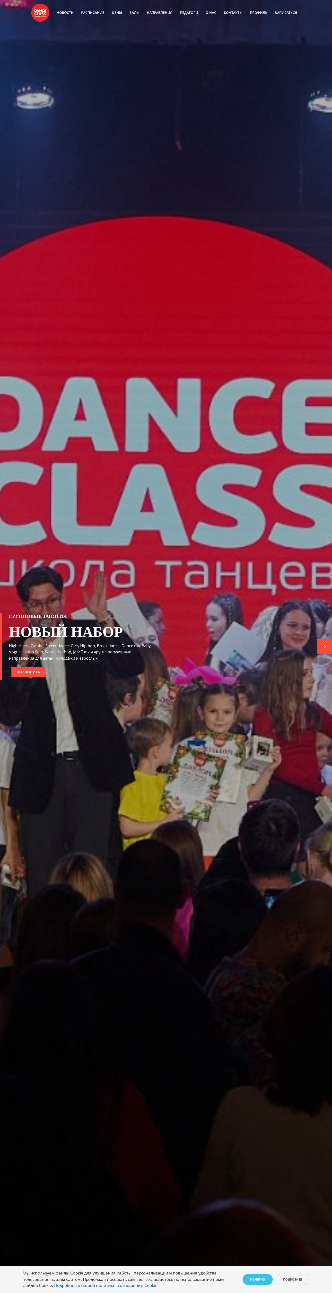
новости (65, 12)
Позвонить (28, 671)
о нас (211, 12)
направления (159, 12)
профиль (258, 12)
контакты (233, 12)
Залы (134, 12)
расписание (92, 12)
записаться (286, 12)
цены (117, 12)
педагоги (189, 12)
